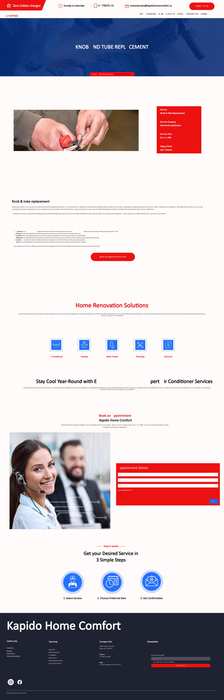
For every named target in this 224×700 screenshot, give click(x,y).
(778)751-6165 (107, 5)
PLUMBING (52, 655)
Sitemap (9, 651)
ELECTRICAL (53, 658)
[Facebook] (20, 682)
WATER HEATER (54, 652)
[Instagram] (11, 682)
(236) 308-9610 (141, 425)
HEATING (52, 650)
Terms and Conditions (13, 656)
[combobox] (168, 474)
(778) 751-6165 (106, 657)
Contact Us (10, 648)
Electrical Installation (170, 125)
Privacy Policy (11, 653)
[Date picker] (119, 480)
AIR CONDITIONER (55, 663)
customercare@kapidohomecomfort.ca (151, 5)
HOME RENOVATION (56, 661)
